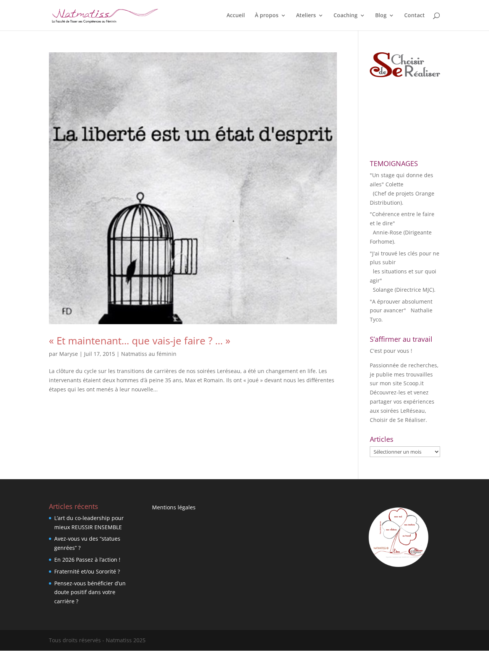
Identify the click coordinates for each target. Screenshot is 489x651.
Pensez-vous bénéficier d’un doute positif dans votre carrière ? (90, 592)
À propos (267, 16)
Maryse (68, 353)
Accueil (236, 16)
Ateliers (306, 16)
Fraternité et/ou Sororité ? (87, 571)
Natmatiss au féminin (148, 353)
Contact (414, 16)
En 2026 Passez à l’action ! (87, 559)
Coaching (346, 16)
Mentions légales (174, 507)
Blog (381, 16)
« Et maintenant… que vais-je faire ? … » (139, 340)
